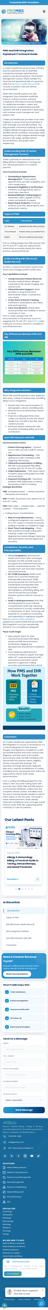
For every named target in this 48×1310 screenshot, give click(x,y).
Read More (12, 879)
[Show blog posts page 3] (22, 889)
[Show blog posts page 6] (32, 889)
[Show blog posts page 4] (26, 889)
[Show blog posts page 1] (16, 889)
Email (6, 1043)
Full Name (8, 1056)
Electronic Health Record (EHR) (25, 84)
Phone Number (10, 1081)
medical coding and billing (22, 619)
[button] (44, 11)
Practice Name (11, 1068)
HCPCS (35, 321)
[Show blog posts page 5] (29, 889)
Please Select (10, 1094)
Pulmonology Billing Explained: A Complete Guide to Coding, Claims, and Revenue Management (23, 862)
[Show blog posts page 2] (19, 889)
